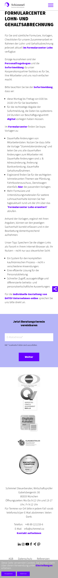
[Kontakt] (38, 544)
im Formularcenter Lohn (38, 48)
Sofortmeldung (14, 67)
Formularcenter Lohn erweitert (27, 207)
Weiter (29, 357)
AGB (11, 559)
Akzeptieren (8, 573)
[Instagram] (23, 544)
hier (20, 187)
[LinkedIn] (19, 544)
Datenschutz (25, 559)
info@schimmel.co (34, 529)
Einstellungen (44, 565)
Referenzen (43, 559)
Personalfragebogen (17, 63)
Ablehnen (23, 573)
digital (11, 119)
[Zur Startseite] (15, 5)
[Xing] (34, 544)
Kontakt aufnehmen (29, 533)
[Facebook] (31, 544)
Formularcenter (18, 127)
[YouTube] (27, 544)
